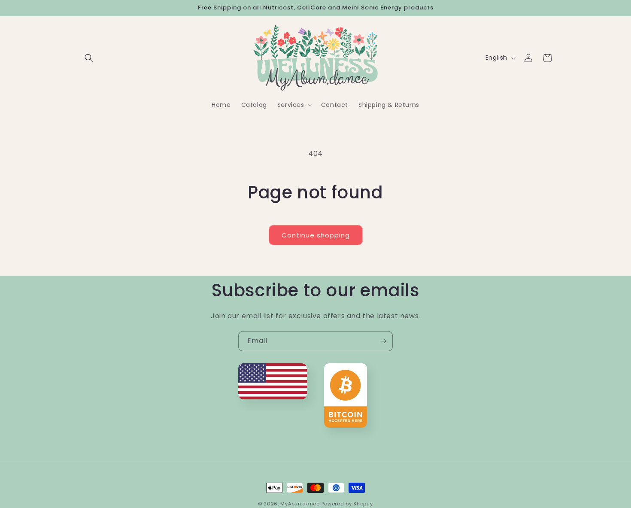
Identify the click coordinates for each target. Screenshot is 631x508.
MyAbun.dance (299, 503)
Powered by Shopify (347, 503)
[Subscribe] (382, 341)
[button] (88, 58)
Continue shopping (316, 235)
